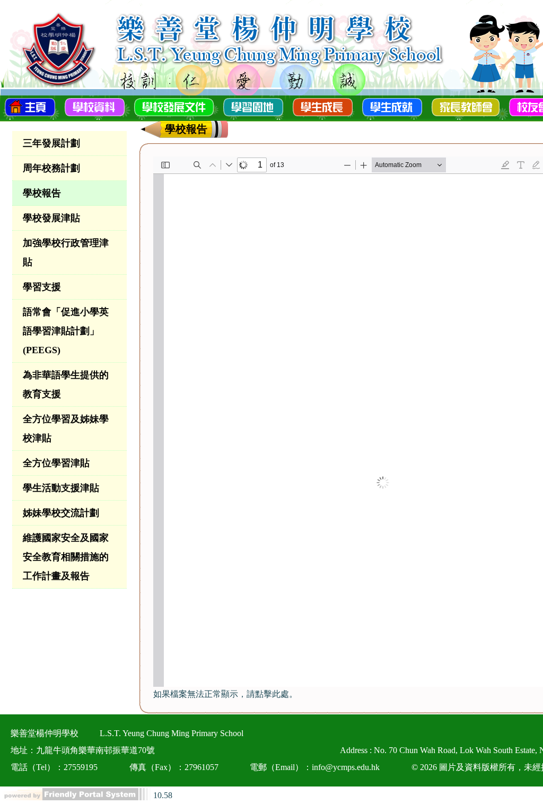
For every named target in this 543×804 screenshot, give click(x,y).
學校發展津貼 (51, 218)
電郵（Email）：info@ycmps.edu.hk (315, 767)
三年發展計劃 (51, 143)
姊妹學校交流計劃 (61, 513)
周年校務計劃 (51, 168)
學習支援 (42, 287)
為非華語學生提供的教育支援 (66, 384)
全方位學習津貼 (56, 463)
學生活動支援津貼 (61, 488)
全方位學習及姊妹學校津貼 (66, 428)
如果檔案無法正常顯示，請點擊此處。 (225, 693)
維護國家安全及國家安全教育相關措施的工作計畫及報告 (66, 556)
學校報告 (42, 193)
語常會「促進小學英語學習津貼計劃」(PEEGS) (66, 331)
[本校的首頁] (30, 106)
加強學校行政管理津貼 (66, 252)
